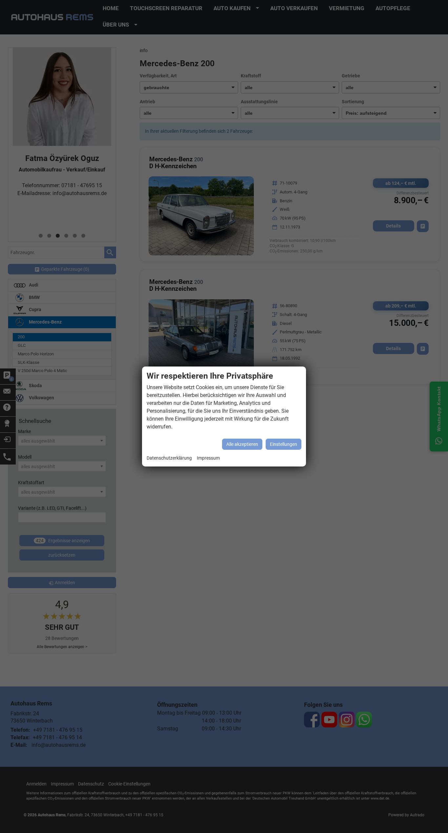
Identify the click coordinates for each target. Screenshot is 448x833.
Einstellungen (283, 444)
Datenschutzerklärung (169, 458)
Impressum (208, 458)
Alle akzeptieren (242, 444)
